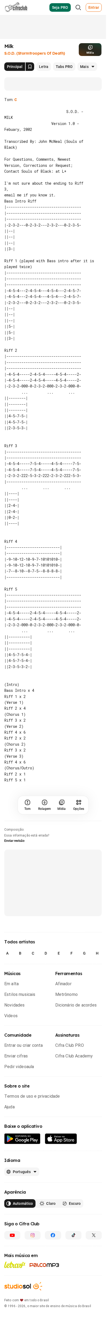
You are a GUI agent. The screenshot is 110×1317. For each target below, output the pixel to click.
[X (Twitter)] (94, 1211)
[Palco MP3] (44, 1241)
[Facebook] (53, 1211)
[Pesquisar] (78, 7)
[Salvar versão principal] (30, 66)
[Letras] (14, 1241)
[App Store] (61, 1115)
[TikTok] (73, 1211)
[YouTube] (12, 1211)
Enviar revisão (14, 817)
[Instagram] (33, 1211)
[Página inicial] (16, 7)
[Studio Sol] (23, 1262)
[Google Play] (22, 1115)
